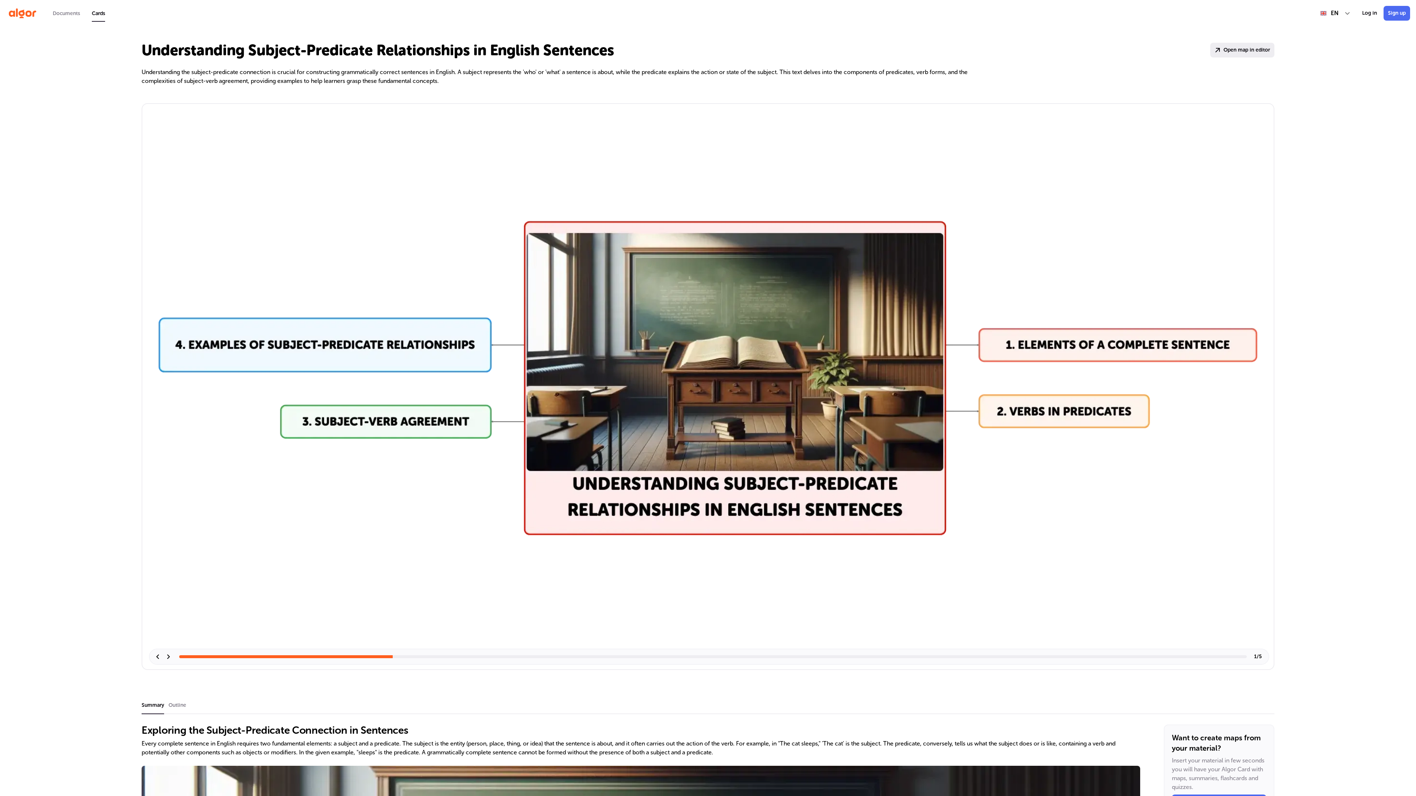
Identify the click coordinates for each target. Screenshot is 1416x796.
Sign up (1397, 13)
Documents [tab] (66, 13)
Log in (1369, 13)
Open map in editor (1247, 50)
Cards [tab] (98, 13)
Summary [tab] (153, 705)
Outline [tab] (177, 705)
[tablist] (79, 13)
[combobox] (1335, 13)
